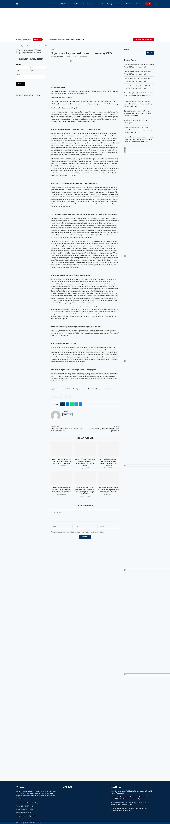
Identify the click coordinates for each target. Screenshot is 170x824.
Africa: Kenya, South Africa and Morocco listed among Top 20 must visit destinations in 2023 (139, 139)
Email (18, 74)
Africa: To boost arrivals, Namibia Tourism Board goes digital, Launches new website (138, 104)
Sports (138, 4)
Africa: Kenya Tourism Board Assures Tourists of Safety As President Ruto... (70, 39)
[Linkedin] (129, 39)
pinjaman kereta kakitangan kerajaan (135, 137)
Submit (20, 84)
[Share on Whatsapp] (72, 404)
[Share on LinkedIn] (67, 404)
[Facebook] (122, 39)
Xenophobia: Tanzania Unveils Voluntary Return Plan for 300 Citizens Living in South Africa (61, 489)
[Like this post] (63, 404)
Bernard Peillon (57, 396)
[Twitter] (124, 39)
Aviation (76, 4)
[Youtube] (131, 39)
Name (18, 65)
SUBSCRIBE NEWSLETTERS (144, 39)
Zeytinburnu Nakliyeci (131, 101)
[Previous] (45, 39)
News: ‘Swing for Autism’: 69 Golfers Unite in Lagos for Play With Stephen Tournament (61, 461)
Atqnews (60, 56)
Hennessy (68, 396)
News (120, 4)
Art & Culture (64, 4)
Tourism (129, 4)
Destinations (87, 4)
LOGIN (148, 4)
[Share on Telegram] (76, 404)
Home (53, 4)
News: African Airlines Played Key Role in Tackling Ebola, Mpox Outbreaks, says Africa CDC (108, 489)
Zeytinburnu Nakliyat (130, 111)
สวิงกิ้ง (126, 120)
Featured (100, 4)
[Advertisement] (85, 23)
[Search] (153, 4)
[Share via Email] (80, 404)
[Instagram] (127, 39)
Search (126, 50)
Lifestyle (110, 4)
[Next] (47, 39)
